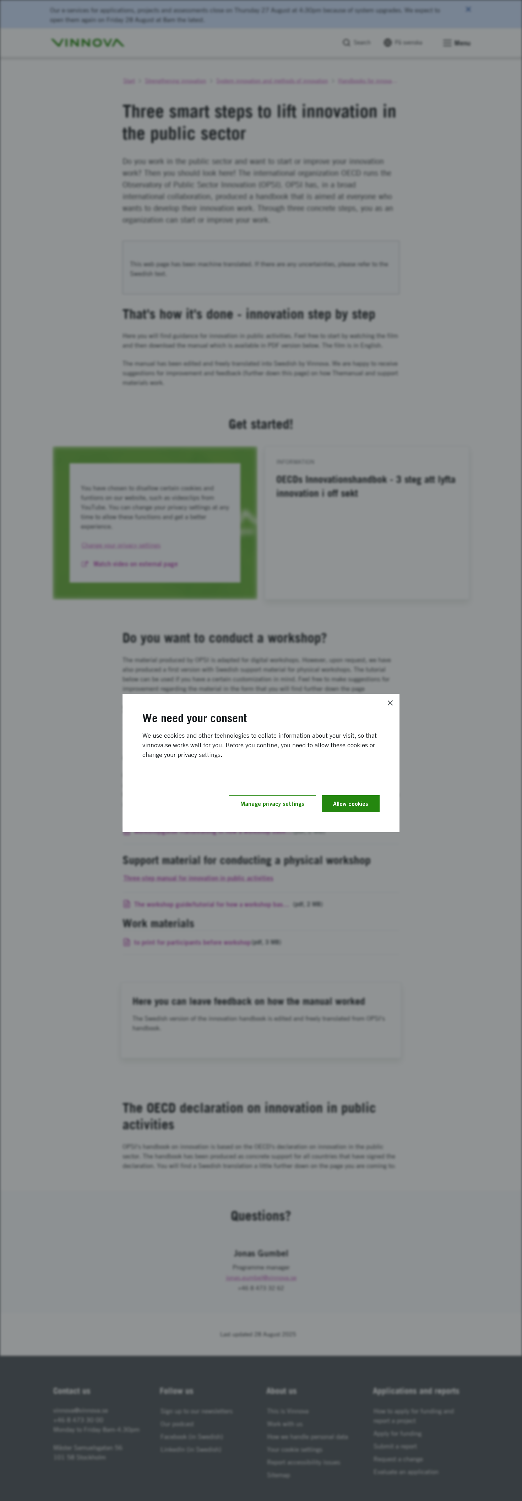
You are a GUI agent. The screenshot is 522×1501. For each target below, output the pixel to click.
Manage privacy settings (272, 803)
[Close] (390, 703)
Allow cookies (350, 803)
